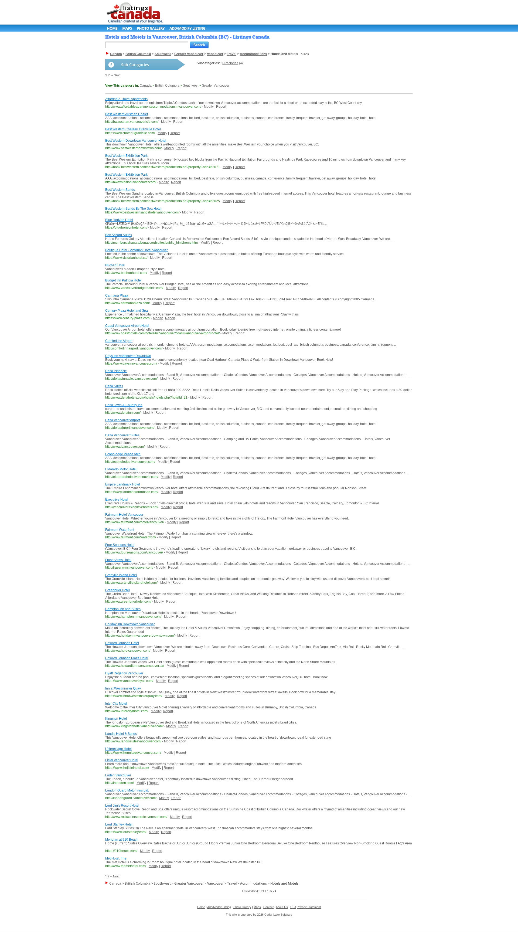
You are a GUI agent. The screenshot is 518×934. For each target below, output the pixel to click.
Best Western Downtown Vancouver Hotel (135, 140)
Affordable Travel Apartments (126, 99)
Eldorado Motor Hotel (121, 469)
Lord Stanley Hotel (118, 824)
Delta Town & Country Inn (123, 405)
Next (117, 75)
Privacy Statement (309, 907)
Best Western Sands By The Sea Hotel (133, 208)
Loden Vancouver (118, 775)
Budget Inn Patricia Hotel (123, 280)
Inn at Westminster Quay (123, 688)
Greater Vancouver (215, 85)
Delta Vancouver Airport (122, 420)
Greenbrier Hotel (117, 590)
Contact (268, 907)
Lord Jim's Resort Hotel (122, 805)
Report (221, 106)
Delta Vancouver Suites (122, 435)
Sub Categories (135, 64)
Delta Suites (114, 386)
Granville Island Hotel (121, 575)
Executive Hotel (116, 499)
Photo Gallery (151, 28)
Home (112, 28)
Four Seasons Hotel (119, 545)
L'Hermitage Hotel (118, 749)
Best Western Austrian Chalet (126, 114)
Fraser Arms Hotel (118, 560)
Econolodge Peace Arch (123, 454)
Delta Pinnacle (116, 371)
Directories (230, 63)
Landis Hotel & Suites (121, 734)
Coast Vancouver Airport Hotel (127, 326)
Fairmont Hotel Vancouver (124, 515)
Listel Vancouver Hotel (121, 760)
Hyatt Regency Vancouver (124, 673)
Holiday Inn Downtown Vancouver (130, 624)
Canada (146, 85)
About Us (282, 907)
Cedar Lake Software (278, 914)
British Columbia (167, 85)
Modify (209, 106)
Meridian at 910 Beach (121, 839)
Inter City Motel (116, 703)
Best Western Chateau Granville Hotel (133, 129)
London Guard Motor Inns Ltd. (127, 790)
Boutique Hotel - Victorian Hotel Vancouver (136, 250)
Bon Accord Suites (118, 235)
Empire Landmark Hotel (122, 484)
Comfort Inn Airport (118, 341)
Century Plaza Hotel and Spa (126, 311)
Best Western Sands (120, 190)
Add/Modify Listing (187, 28)
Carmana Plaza (116, 295)
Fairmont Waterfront (119, 530)
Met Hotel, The (116, 858)
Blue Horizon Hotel (119, 220)
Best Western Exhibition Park (126, 156)
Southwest (190, 85)
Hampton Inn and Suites (123, 609)
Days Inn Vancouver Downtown (128, 356)
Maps (127, 28)
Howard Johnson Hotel (122, 643)
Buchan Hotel (115, 265)
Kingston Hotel (116, 719)
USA (293, 907)
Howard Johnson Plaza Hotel (126, 658)
